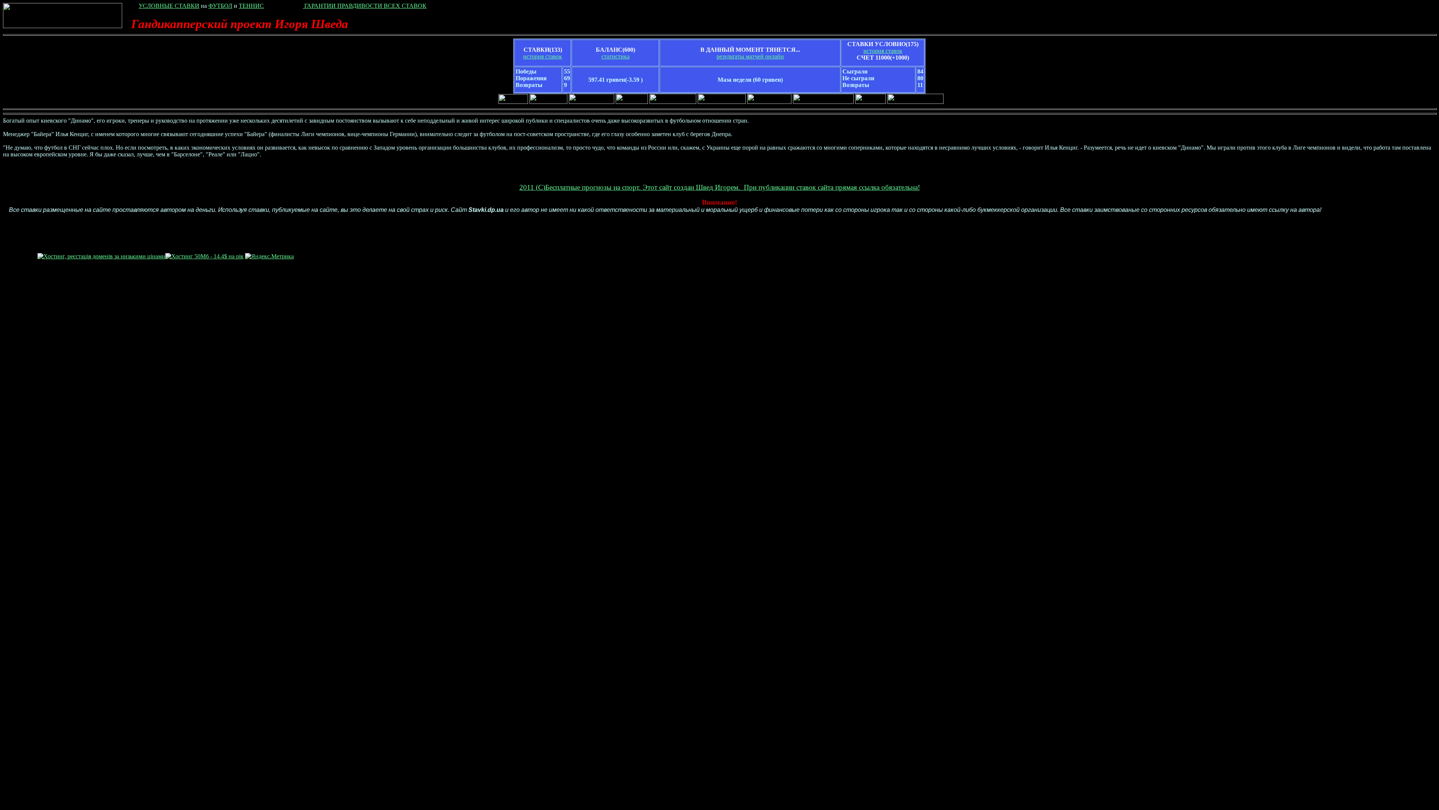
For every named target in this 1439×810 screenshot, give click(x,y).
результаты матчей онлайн (750, 56)
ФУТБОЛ (220, 6)
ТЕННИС (251, 6)
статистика (615, 56)
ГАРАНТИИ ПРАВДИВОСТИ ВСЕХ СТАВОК (364, 6)
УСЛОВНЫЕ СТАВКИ (169, 6)
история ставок (542, 56)
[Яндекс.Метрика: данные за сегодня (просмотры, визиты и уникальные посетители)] (269, 256)
